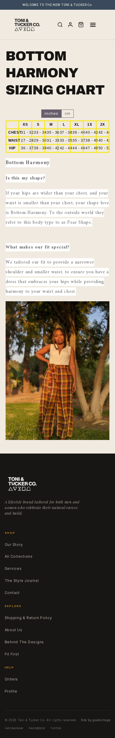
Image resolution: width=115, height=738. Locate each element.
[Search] (60, 24)
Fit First (12, 654)
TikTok (55, 728)
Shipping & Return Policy (28, 618)
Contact (12, 593)
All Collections (19, 556)
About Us (13, 630)
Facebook (37, 728)
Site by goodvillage (95, 720)
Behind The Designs (24, 642)
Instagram (14, 728)
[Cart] (81, 24)
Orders (11, 679)
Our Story (14, 545)
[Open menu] (93, 25)
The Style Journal (22, 581)
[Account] (70, 24)
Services (13, 569)
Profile (11, 691)
